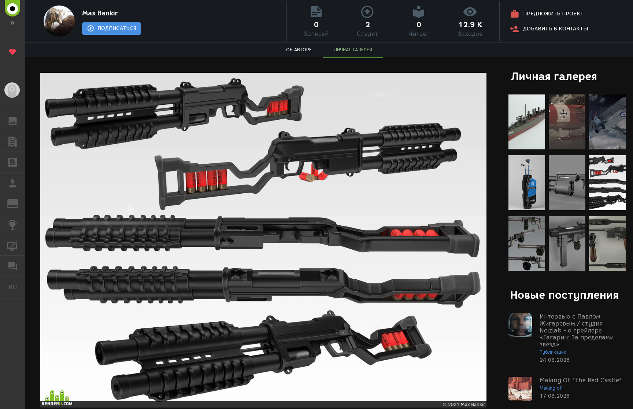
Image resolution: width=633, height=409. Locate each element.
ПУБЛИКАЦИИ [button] (12, 141)
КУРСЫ (12, 245)
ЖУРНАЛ (17, 203)
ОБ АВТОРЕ (299, 49)
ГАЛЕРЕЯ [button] (12, 120)
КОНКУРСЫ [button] (12, 224)
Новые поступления (564, 295)
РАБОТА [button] (12, 182)
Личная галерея (553, 76)
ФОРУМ (12, 266)
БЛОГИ (12, 162)
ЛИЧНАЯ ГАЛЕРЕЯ (353, 49)
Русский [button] (16, 287)
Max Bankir (100, 13)
